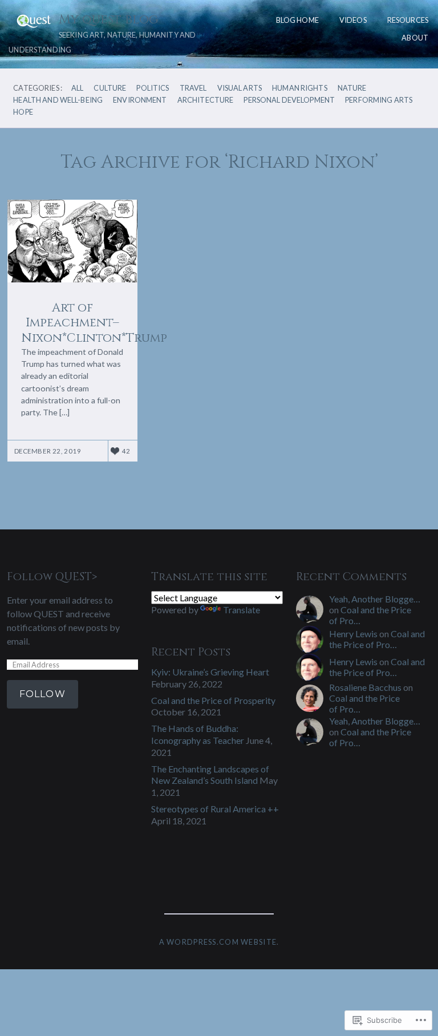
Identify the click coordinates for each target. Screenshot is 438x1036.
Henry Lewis (353, 633)
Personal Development (289, 100)
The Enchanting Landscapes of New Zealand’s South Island (210, 774)
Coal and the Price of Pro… (377, 639)
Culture (110, 88)
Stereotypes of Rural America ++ (215, 808)
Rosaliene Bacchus (365, 687)
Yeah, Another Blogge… (374, 598)
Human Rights (299, 88)
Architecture (205, 100)
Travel (193, 88)
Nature (352, 88)
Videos (353, 20)
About (415, 37)
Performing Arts (378, 100)
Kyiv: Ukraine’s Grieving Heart (210, 671)
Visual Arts (239, 88)
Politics (152, 88)
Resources (407, 20)
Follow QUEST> (52, 576)
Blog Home (297, 20)
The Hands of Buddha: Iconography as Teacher (197, 734)
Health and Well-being (58, 100)
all (77, 88)
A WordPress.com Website (218, 941)
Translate (241, 609)
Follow (42, 694)
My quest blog (109, 19)
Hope (23, 112)
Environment (140, 100)
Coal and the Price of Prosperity (213, 700)
